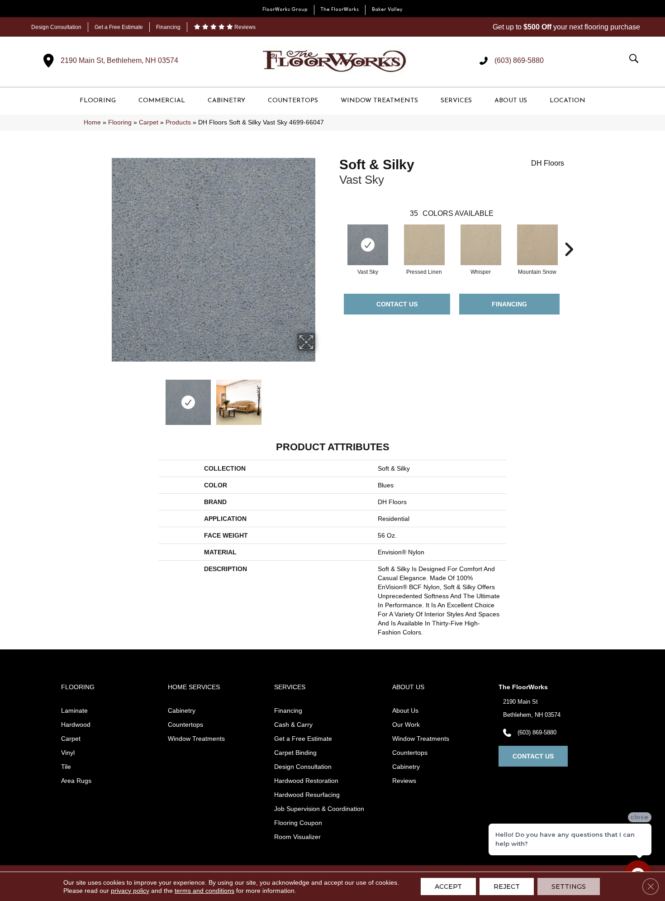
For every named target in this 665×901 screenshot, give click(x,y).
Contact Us (397, 304)
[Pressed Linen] (424, 244)
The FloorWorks (340, 9)
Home (92, 122)
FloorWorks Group (285, 9)
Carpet (148, 122)
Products (178, 122)
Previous (105, 397)
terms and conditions (204, 890)
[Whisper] (481, 244)
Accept (448, 886)
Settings (568, 886)
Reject (507, 886)
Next (321, 397)
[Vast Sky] (368, 244)
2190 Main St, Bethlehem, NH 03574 (119, 60)
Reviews (244, 27)
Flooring (120, 122)
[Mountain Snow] (537, 244)
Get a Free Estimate (119, 27)
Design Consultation (56, 27)
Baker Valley (387, 9)
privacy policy (130, 890)
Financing (168, 27)
